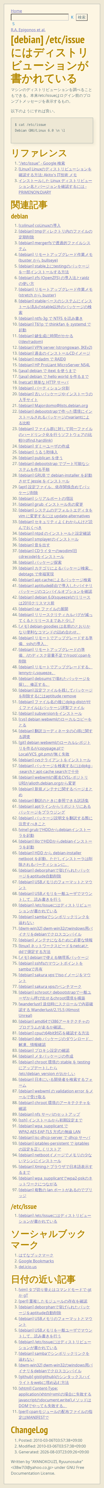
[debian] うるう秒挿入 (38, 452)
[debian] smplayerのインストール (49, 539)
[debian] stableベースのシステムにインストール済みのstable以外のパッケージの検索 (55, 306)
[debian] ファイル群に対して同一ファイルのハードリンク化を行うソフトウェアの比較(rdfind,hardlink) (56, 434)
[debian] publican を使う (41, 457)
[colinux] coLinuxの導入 (40, 225)
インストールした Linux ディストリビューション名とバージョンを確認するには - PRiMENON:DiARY (55, 186)
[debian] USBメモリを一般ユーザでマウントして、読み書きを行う (55, 1333)
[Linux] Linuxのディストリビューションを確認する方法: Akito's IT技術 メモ (55, 171)
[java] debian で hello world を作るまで (54, 376)
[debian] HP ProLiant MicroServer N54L (54, 364)
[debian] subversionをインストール (50, 713)
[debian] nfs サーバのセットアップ (49, 1114)
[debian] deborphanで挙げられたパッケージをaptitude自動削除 (54, 1309)
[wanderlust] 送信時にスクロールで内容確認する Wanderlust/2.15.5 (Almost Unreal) (56, 1009)
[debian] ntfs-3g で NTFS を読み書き (51, 318)
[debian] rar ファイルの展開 (43, 608)
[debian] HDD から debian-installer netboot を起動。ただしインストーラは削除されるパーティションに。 (55, 858)
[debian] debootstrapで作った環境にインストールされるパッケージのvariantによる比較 (55, 417)
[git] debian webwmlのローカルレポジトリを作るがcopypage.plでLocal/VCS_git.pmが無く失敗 (55, 748)
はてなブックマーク (36, 1255)
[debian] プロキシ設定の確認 (44, 1050)
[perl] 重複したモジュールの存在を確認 (53, 1301)
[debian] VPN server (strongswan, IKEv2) (55, 347)
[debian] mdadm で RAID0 (42, 359)
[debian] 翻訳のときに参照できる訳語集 (54, 800)
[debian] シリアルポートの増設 (46, 498)
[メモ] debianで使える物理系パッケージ (54, 957)
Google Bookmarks (36, 1261)
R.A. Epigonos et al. (28, 29)
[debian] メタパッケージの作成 (46, 1056)
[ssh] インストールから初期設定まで (50, 1120)
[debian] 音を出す (34, 545)
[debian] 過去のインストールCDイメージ (54, 353)
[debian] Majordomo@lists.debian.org (53, 405)
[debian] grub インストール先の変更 (51, 504)
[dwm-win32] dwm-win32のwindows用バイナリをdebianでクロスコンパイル (56, 1368)
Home (16, 11)
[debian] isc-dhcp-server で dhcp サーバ (54, 1137)
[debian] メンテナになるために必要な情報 (56, 940)
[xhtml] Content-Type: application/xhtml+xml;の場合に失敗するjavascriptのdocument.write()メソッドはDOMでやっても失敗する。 (55, 1397)
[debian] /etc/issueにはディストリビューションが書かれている (55, 1218)
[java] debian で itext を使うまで (47, 370)
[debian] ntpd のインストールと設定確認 (55, 533)
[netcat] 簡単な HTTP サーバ (43, 382)
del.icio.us (28, 1266)
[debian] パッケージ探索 (40, 562)
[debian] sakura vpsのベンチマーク (50, 986)
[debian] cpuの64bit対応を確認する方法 (54, 1033)
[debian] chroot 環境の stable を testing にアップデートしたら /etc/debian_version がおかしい (54, 1067)
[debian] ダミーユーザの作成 (44, 446)
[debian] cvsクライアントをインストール (55, 760)
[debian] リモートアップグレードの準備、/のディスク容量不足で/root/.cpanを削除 (55, 655)
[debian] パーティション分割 (44, 388)
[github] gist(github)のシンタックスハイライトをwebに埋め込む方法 (54, 1379)
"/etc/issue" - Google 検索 (42, 163)
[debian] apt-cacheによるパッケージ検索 (55, 579)
